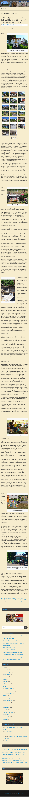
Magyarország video (8, 700)
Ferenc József (22, 754)
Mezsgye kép (7, 716)
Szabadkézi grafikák (8, 688)
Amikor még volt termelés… (9, 638)
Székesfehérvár (4, 762)
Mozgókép (5, 695)
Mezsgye (16, 24)
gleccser (3, 756)
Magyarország (7, 674)
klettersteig (13, 758)
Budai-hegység (12, 752)
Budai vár (17, 752)
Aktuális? (6, 681)
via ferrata (16, 762)
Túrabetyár (5, 719)
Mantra (18, 793)
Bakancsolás (12, 24)
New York (17, 758)
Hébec (2, 598)
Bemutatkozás (9, 731)
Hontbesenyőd (6, 598)
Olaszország (22, 758)
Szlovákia (19, 760)
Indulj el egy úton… (8, 793)
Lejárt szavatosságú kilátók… (9, 647)
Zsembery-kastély (19, 601)
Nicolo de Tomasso (11, 599)
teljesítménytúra (10, 762)
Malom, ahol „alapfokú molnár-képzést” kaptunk (13, 657)
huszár (19, 756)
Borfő (23, 597)
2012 (5, 749)
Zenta (6, 764)
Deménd (25, 597)
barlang (6, 752)
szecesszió (16, 760)
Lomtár (4, 686)
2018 (25, 749)
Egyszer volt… (7, 683)
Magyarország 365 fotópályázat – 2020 (11, 659)
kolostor (22, 598)
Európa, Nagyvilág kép (9, 712)
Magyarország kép (8, 714)
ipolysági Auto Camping (16, 598)
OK (25, 627)
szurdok (22, 760)
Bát (20, 597)
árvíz (15, 764)
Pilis (25, 758)
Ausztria (3, 752)
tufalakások (10, 601)
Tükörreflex (5, 709)
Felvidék (17, 754)
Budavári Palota (6, 754)
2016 (4, 597)
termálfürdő (22, 599)
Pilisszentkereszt (4, 760)
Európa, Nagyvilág (8, 672)
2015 (18, 750)
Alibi (4, 667)
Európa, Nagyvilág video (9, 698)
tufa (6, 601)
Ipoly (10, 598)
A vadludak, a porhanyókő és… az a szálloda (13, 654)
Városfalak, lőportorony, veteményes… (11, 640)
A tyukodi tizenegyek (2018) (9, 649)
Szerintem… (7, 707)
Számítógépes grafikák (9, 691)
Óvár (11, 764)
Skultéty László (10, 760)
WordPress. (22, 793)
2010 (3, 749)
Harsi (4, 24)
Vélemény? (24, 24)
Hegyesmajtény (15, 756)
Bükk (12, 754)
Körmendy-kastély (4, 599)
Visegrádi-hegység (23, 762)
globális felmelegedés (8, 756)
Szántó (16, 599)
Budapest (22, 752)
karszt (22, 756)
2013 (9, 749)
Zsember (13, 601)
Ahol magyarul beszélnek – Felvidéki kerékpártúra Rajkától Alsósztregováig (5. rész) (14, 20)
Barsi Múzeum (17, 597)
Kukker (4, 679)
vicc (18, 762)
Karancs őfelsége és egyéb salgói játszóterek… (13, 652)
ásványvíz (12, 597)
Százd (19, 599)
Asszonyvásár (8, 597)
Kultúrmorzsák (7, 705)
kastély (25, 756)
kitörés (9, 758)
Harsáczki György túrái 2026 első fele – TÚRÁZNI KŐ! (15, 636)
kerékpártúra (5, 758)
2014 (14, 749)
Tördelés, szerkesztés (9, 693)
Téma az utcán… (6, 702)
